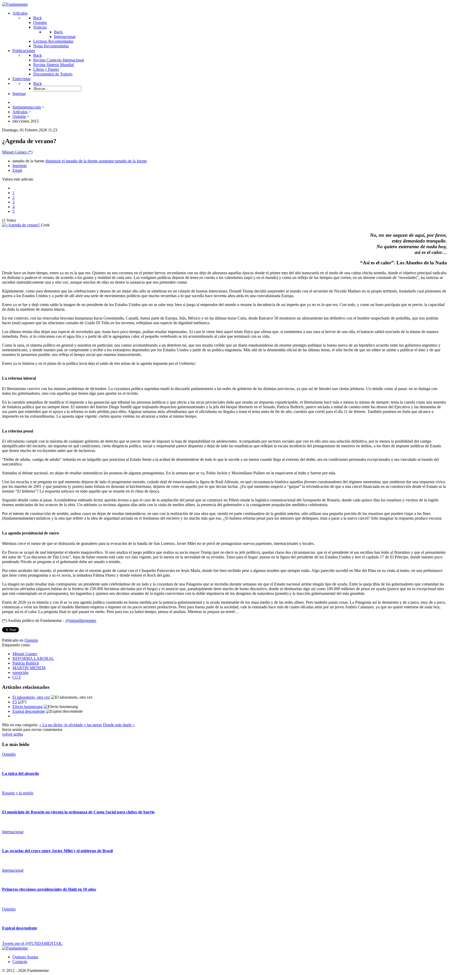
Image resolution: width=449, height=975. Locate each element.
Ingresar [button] (19, 93)
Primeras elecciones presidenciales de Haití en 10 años (49, 889)
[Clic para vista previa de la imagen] (21, 225)
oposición (20, 672)
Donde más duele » (119, 725)
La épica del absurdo (20, 773)
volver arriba (12, 734)
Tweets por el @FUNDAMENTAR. (32, 943)
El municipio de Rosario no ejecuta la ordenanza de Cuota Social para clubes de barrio (78, 812)
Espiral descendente (28, 711)
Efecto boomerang (27, 706)
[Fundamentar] (15, 4)
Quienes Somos (25, 957)
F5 (14, 702)
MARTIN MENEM (28, 668)
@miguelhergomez (80, 620)
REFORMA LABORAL (33, 658)
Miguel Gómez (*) (17, 152)
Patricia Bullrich (25, 663)
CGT (16, 677)
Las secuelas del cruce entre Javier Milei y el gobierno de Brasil (57, 851)
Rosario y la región (17, 793)
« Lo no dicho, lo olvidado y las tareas (70, 725)
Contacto (19, 961)
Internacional (12, 832)
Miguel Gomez (24, 654)
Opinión (31, 640)
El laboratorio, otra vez (31, 697)
